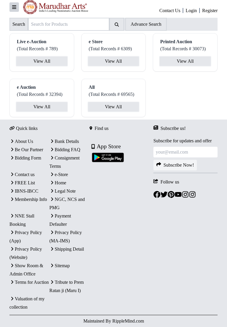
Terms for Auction (32, 282)
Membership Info (31, 199)
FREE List (25, 182)
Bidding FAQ (67, 149)
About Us (24, 141)
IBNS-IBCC (26, 191)
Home (60, 182)
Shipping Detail (69, 249)
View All (41, 61)
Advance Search (146, 24)
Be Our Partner (29, 149)
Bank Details (67, 141)
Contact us (25, 174)
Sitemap (62, 265)
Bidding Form (28, 157)
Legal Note (65, 191)
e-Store (61, 174)
